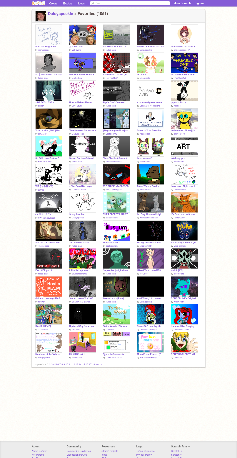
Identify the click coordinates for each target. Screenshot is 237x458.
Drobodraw (77, 77)
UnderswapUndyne (148, 329)
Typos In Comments (113, 354)
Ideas (81, 3)
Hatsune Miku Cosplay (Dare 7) (184, 326)
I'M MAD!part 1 (77, 354)
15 (83, 364)
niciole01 (76, 329)
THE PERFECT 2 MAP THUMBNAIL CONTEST (116, 214)
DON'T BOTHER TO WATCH (184, 354)
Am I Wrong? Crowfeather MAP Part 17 (150, 298)
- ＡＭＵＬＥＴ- (43, 214)
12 (73, 364)
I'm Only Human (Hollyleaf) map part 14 (150, 214)
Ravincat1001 (112, 77)
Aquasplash (145, 133)
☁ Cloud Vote (76, 46)
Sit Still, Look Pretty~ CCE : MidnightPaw (48, 158)
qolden (41, 105)
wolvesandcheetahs (149, 217)
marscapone (43, 49)
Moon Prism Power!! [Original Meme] (150, 354)
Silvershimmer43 (79, 273)
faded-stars (111, 49)
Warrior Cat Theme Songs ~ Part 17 (48, 242)
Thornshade (43, 245)
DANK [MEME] (43, 326)
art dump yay (178, 158)
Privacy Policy (144, 454)
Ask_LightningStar (114, 189)
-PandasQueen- (79, 189)
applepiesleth (112, 245)
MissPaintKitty (146, 245)
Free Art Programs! (45, 46)
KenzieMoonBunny (148, 357)
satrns (41, 189)
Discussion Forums (77, 454)
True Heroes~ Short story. (82, 130)
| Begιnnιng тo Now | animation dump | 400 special (116, 130)
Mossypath (145, 77)
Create (53, 3)
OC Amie (141, 74)
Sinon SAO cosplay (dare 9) (150, 326)
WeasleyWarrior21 (114, 161)
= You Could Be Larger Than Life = (82, 186)
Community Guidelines (79, 451)
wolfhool (177, 105)
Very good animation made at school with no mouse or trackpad (150, 242)
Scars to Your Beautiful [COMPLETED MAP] (150, 130)
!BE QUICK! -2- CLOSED (116, 186)
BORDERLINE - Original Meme (184, 298)
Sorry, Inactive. (77, 214)
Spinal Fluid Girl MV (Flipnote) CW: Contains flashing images (116, 74)
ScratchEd (176, 451)
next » (99, 364)
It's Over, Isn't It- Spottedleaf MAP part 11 (184, 214)
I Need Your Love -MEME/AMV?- (150, 270)
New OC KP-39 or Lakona (150, 46)
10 (67, 364)
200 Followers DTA (79, 242)
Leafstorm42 (111, 133)
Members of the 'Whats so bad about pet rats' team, (48, 354)
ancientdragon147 (182, 49)
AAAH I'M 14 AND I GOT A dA (116, 46)
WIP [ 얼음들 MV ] (44, 186)
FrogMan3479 (180, 77)
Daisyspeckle (60, 13)
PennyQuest (179, 217)
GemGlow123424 (114, 357)
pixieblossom (112, 217)
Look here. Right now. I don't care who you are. (184, 186)
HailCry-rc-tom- (45, 161)
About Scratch (39, 451)
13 (77, 364)
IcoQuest (144, 273)
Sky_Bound (77, 105)
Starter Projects (109, 451)
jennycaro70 (179, 133)
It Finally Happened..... (80, 270)
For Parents (38, 454)
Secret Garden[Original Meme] (82, 158)
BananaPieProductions (150, 105)
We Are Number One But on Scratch (184, 74)
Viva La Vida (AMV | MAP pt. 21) (48, 130)
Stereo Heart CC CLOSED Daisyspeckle (82, 298)
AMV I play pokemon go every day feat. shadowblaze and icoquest (184, 242)
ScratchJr (176, 454)
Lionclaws (178, 357)
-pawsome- (43, 329)
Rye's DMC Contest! (114, 102)
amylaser (42, 133)
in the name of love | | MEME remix (184, 130)
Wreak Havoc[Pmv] (113, 298)
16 (87, 364)
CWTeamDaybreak (46, 217)
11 (70, 364)
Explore (67, 3)
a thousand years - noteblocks (150, 102)
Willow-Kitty (179, 301)
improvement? (144, 158)
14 (80, 364)
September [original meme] (116, 270)
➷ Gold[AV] (177, 270)
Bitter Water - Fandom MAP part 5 (150, 186)
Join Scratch (182, 3)
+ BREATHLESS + (44, 102)
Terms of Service (145, 451)
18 (93, 364)
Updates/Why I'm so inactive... (82, 326)
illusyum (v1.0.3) (111, 242)
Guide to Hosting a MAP (47, 298)
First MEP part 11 (44, 270)
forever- (41, 301)
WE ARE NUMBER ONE (81, 74)
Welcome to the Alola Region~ (184, 46)
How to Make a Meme (80, 102)
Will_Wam (76, 49)
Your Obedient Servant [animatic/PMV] (116, 158)
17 (90, 364)
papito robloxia (178, 102)
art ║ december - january (48, 74)
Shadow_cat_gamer (81, 301)
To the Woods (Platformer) (116, 326)
